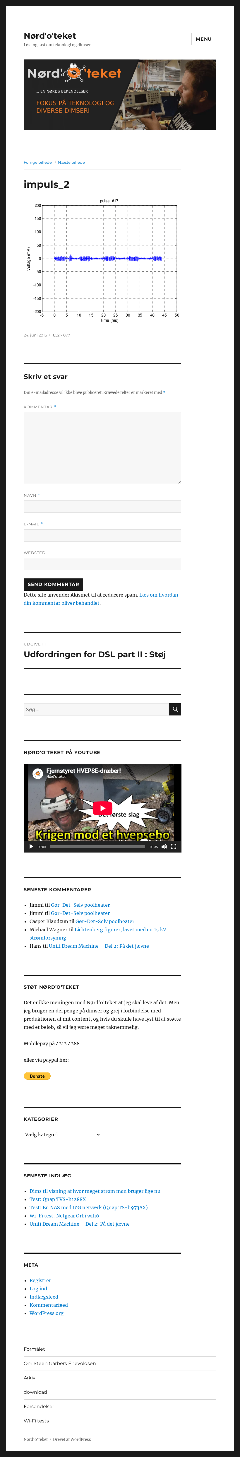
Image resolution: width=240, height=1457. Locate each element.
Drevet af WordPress (72, 1439)
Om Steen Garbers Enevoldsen (60, 1363)
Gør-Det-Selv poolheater (80, 905)
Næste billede (71, 162)
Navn (32, 495)
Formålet (34, 1349)
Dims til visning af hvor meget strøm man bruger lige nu (95, 1191)
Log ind (38, 1289)
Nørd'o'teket (50, 36)
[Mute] (164, 847)
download (35, 1392)
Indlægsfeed (44, 1297)
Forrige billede (38, 162)
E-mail (33, 524)
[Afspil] (31, 847)
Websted (35, 552)
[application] (102, 808)
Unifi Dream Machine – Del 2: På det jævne (99, 946)
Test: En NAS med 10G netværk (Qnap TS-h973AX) (89, 1207)
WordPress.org (47, 1313)
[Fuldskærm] (173, 847)
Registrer (40, 1280)
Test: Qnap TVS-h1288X (58, 1199)
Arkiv (29, 1378)
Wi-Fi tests (36, 1421)
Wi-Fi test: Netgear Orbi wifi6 (64, 1216)
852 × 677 (61, 335)
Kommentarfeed (49, 1305)
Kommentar (40, 406)
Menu (204, 39)
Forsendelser (39, 1406)
